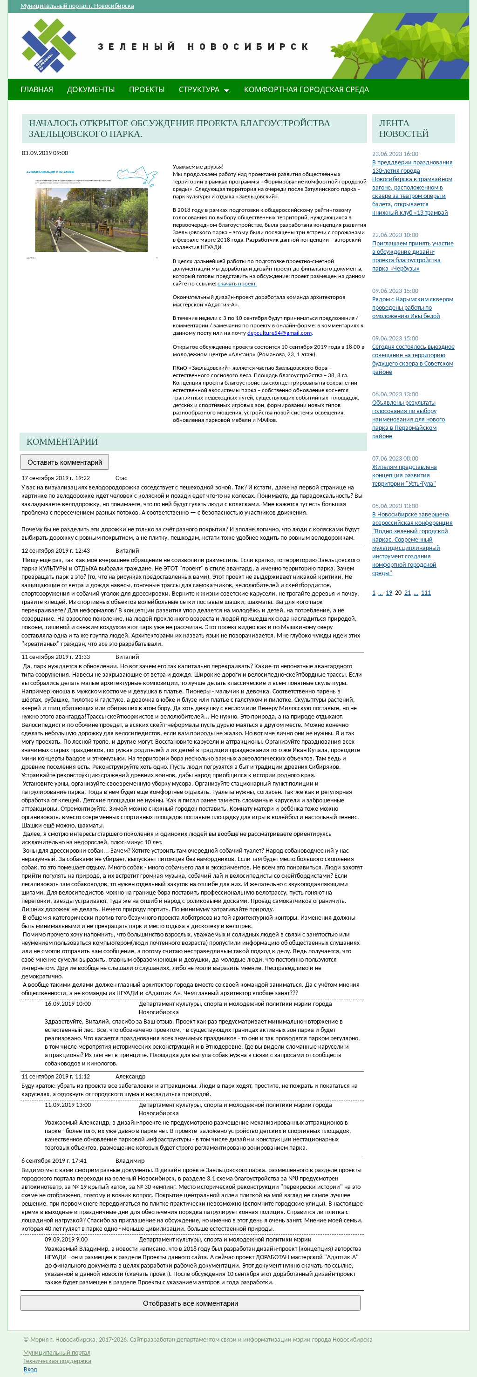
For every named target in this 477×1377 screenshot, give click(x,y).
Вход (30, 1369)
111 (426, 593)
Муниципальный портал (56, 1353)
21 (407, 593)
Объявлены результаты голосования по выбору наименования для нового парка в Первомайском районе (408, 420)
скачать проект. (237, 284)
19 (389, 593)
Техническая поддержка (57, 1361)
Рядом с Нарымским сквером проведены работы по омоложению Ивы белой (412, 308)
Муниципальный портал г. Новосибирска (77, 6)
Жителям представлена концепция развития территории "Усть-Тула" (404, 476)
